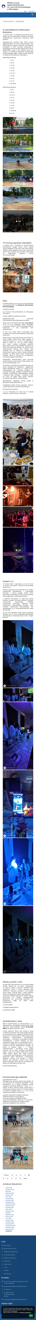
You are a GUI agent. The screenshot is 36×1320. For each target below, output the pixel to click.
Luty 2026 (8, 1197)
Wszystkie (9, 1231)
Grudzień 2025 (10, 1200)
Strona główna (8, 21)
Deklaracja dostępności (11, 1251)
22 (16, 1178)
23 (20, 1178)
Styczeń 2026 (9, 1198)
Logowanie (31, 11)
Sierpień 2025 (9, 1207)
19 (3, 1178)
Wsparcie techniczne (10, 1248)
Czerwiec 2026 (10, 1189)
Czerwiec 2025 (10, 1211)
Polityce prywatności (25, 1312)
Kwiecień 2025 (10, 1215)
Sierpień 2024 (9, 1229)
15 (16, 1175)
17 (24, 1175)
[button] (25, 11)
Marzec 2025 (9, 1216)
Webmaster (7, 1245)
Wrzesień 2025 (10, 1206)
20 (7, 1178)
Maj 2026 (8, 1191)
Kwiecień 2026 (10, 1193)
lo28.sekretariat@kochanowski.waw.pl (15, 1286)
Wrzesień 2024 (10, 1227)
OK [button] (31, 1315)
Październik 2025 (10, 1204)
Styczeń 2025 (9, 1220)
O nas (5, 1267)
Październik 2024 (10, 1225)
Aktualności (20, 21)
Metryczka (7, 1261)
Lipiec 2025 (9, 1209)
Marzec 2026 (9, 1195)
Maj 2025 (8, 1213)
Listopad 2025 (10, 1202)
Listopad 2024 (10, 1224)
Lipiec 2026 (9, 1188)
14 (12, 1175)
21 (11, 1178)
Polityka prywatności (10, 1258)
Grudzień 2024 (10, 1222)
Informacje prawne (9, 1255)
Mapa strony (8, 1264)
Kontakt (6, 1270)
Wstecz (6, 1175)
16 (20, 1175)
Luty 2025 (8, 1218)
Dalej (25, 1178)
